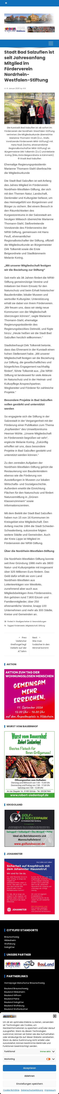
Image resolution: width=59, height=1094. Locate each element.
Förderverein (19, 625)
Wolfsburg (9, 943)
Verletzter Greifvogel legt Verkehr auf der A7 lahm (18, 644)
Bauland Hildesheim (14, 991)
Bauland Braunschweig (16, 988)
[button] (54, 1016)
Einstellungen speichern (29, 1083)
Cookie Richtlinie (11, 1090)
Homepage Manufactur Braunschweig (24, 982)
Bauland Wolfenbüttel (16, 1009)
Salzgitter (9, 947)
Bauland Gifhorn (12, 995)
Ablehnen (29, 1075)
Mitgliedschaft (32, 625)
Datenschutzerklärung (32, 1090)
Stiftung (41, 625)
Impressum (50, 1090)
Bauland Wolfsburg (14, 1005)
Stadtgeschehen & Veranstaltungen (31, 621)
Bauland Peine (11, 998)
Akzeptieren (29, 1068)
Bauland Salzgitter (14, 1002)
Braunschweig (11, 936)
